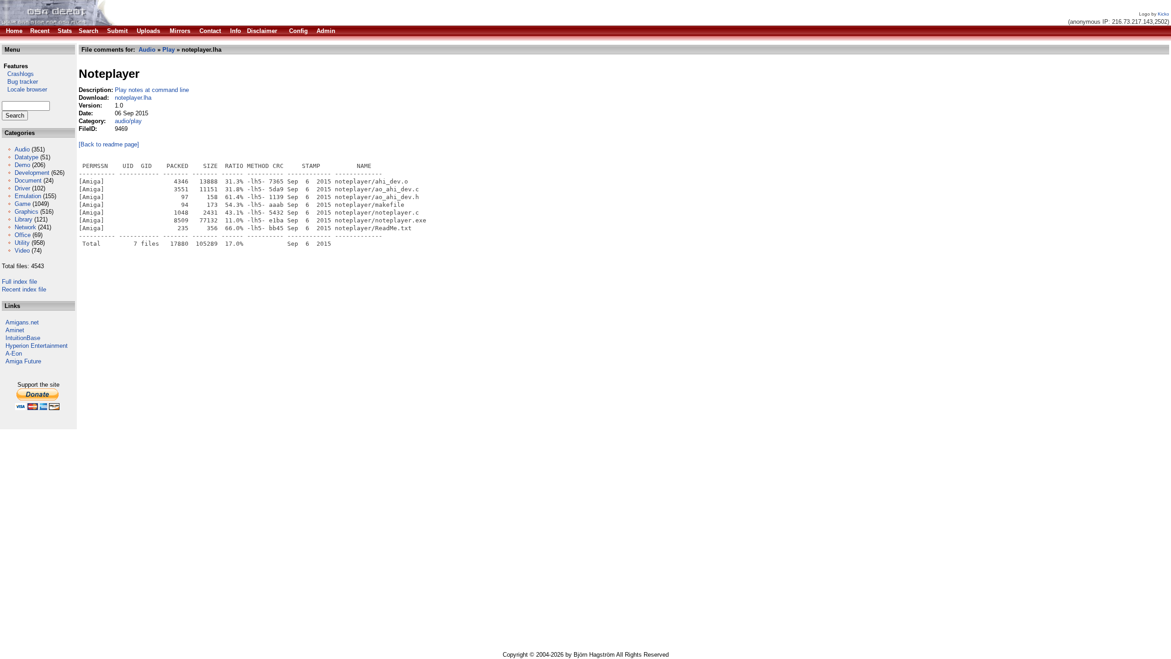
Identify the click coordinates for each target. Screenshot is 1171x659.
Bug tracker (20, 81)
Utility (22, 242)
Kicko (1163, 13)
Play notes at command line (152, 89)
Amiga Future (23, 361)
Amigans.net (22, 322)
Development (32, 172)
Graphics (26, 211)
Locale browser (24, 89)
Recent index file (24, 289)
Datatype (26, 157)
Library (23, 219)
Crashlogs (18, 73)
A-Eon (13, 353)
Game (23, 203)
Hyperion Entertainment (36, 345)
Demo (22, 165)
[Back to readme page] (109, 144)
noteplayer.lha (133, 97)
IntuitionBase (22, 338)
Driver (22, 188)
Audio (22, 149)
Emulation (28, 196)
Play (168, 49)
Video (22, 250)
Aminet (14, 330)
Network (25, 227)
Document (28, 180)
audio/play (128, 121)
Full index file (19, 281)
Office (23, 235)
